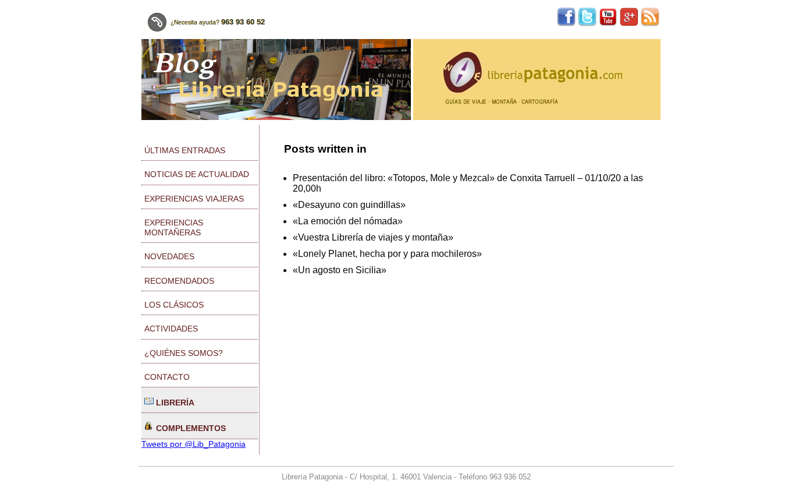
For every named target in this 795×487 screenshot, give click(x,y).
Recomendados (179, 280)
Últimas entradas (184, 150)
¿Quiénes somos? (183, 353)
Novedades (169, 256)
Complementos (190, 428)
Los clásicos (174, 304)
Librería (174, 402)
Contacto (167, 377)
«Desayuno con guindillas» (349, 205)
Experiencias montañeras (173, 227)
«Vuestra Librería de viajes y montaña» (373, 237)
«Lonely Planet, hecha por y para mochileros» (387, 254)
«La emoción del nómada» (348, 221)
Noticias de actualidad (196, 174)
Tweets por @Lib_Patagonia (193, 444)
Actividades (171, 328)
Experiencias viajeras (194, 198)
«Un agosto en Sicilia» (339, 270)
